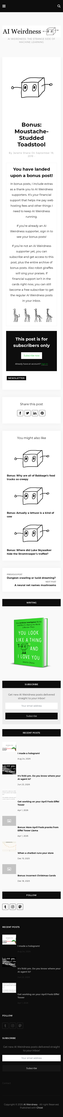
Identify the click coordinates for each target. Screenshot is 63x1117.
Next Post (51, 582)
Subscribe (31, 716)
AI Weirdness (30, 1104)
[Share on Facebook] (20, 413)
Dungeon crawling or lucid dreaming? (31, 577)
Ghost (40, 1107)
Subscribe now (31, 355)
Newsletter (16, 378)
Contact (6, 1083)
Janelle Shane (22, 153)
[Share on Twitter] (27, 413)
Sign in (44, 364)
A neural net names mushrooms (35, 585)
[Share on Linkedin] (35, 413)
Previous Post (14, 574)
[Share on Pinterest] (42, 413)
